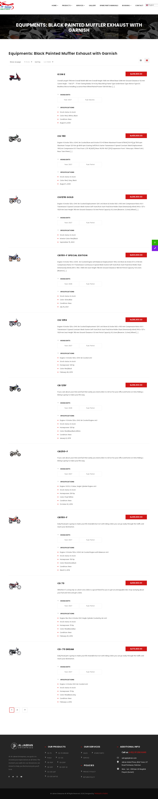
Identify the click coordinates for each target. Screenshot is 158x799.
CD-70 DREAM (65, 649)
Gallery (92, 5)
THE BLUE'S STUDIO (101, 793)
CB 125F (61, 385)
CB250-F (62, 451)
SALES (85, 753)
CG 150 (61, 136)
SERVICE (86, 757)
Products (66, 5)
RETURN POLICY (89, 777)
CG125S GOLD (65, 197)
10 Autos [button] (27, 62)
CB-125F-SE (63, 767)
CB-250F (62, 762)
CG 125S (62, 320)
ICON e (61, 74)
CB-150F (50, 762)
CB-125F (50, 767)
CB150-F (62, 517)
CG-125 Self (51, 772)
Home (54, 5)
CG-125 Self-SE (52, 776)
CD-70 (49, 753)
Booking (126, 5)
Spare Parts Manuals (109, 5)
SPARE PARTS (99, 753)
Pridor (49, 757)
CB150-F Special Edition (72, 255)
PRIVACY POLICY (89, 771)
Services (80, 5)
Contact (139, 5)
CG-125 (60, 757)
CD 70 (60, 583)
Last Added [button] (47, 62)
